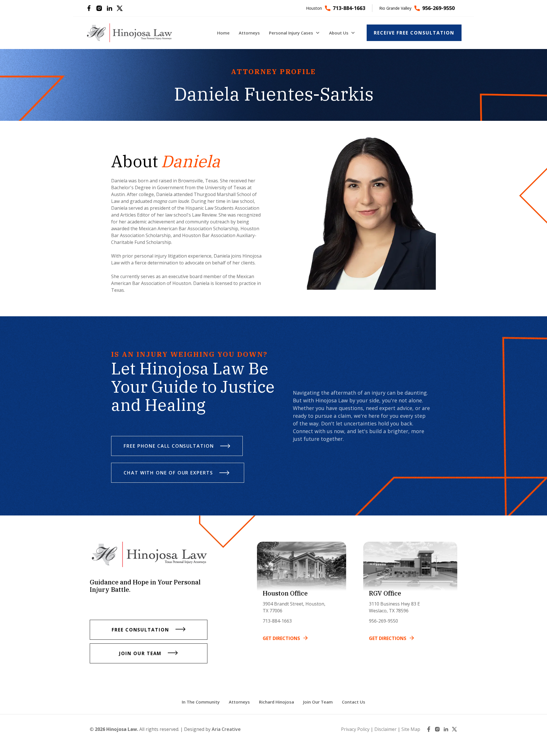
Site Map (410, 729)
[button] (294, 33)
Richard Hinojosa (276, 702)
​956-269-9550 (383, 621)
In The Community (201, 702)
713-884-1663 (277, 621)
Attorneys (239, 702)
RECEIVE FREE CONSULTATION (414, 33)
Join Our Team (318, 702)
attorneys (249, 33)
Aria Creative (226, 729)
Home (223, 33)
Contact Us (353, 702)
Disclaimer (385, 729)
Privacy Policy (355, 729)
